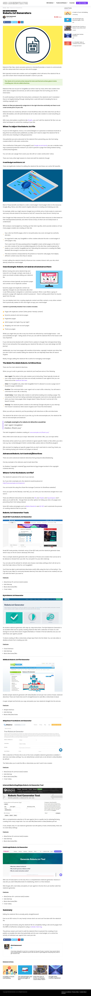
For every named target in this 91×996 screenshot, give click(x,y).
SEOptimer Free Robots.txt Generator (17, 721)
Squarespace (51, 498)
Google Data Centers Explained (55, 977)
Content (74, 30)
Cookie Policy (83, 992)
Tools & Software (61, 3)
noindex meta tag (36, 927)
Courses (71, 3)
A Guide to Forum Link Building (8, 977)
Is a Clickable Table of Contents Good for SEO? (78, 42)
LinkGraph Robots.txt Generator (15, 847)
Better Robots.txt (31, 506)
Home (4, 8)
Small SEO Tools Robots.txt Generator (17, 517)
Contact (63, 993)
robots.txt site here (21, 380)
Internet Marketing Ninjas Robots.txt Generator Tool (23, 785)
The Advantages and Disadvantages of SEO (25, 978)
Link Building (75, 14)
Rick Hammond (11, 16)
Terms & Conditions (66, 992)
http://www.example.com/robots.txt (14, 483)
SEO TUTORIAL (83, 3)
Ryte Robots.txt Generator (13, 595)
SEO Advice (49, 3)
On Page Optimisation (77, 45)
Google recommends (40, 145)
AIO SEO (41, 506)
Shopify (30, 120)
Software (8, 10)
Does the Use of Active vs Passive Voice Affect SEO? (39, 978)
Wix (35, 498)
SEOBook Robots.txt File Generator (16, 660)
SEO (8, 8)
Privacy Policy (75, 992)
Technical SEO (13, 10)
